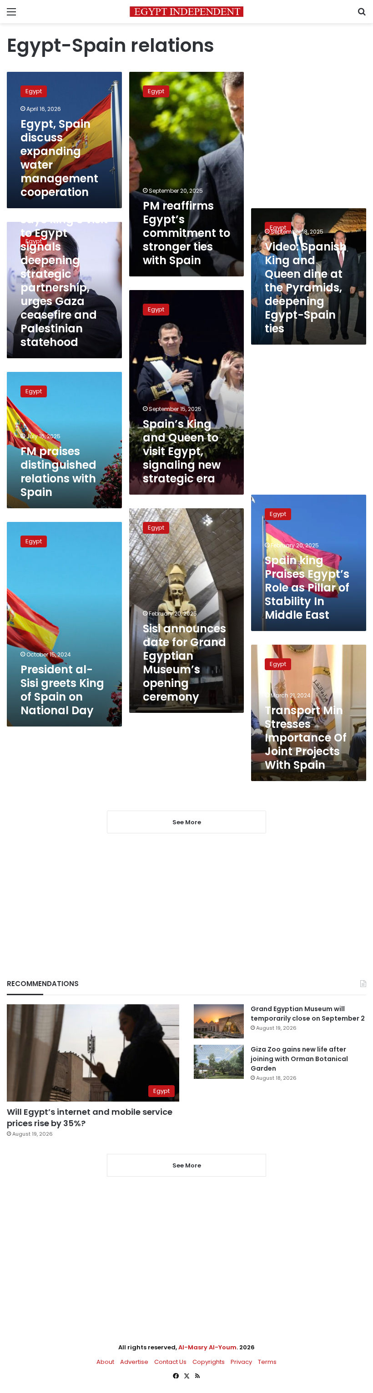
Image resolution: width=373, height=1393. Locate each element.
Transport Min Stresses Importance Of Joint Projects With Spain (306, 737)
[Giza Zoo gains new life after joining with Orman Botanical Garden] (219, 1062)
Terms (267, 1362)
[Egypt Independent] (186, 11)
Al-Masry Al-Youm (207, 1347)
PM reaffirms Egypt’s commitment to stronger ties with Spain (186, 233)
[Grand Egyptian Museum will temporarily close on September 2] (219, 1021)
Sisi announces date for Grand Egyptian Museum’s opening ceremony (184, 662)
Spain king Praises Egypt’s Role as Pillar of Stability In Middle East (307, 587)
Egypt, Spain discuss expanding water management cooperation (59, 158)
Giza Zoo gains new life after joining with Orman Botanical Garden (299, 1059)
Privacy (241, 1362)
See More (186, 1165)
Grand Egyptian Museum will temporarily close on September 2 (308, 1013)
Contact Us (170, 1362)
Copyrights (208, 1362)
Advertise (134, 1362)
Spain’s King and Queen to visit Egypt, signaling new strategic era (182, 451)
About (105, 1362)
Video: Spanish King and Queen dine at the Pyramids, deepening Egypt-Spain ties (306, 287)
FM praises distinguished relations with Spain (58, 472)
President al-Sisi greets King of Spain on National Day (62, 690)
